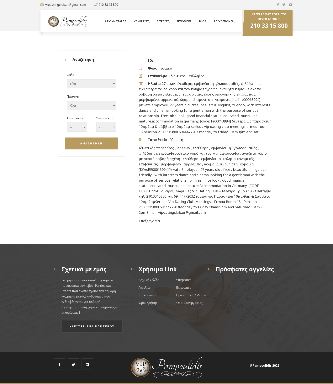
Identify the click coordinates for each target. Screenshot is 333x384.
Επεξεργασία (149, 221)
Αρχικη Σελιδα (115, 21)
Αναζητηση (91, 143)
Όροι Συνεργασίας (189, 303)
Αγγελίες (145, 287)
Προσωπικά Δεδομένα (192, 295)
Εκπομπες (184, 21)
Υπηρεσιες (141, 21)
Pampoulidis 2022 (265, 365)
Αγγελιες (162, 21)
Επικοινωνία (148, 295)
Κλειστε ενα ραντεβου (92, 326)
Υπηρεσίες (183, 280)
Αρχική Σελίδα (149, 280)
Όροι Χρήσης (148, 303)
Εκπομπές (183, 287)
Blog (202, 21)
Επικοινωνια (224, 21)
